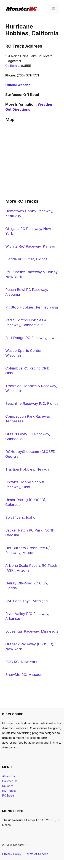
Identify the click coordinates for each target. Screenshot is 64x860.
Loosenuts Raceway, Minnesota (31, 631)
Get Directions (17, 109)
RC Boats (8, 795)
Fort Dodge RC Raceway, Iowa (30, 338)
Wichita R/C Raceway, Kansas (30, 246)
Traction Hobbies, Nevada (27, 469)
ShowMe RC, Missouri (23, 674)
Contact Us (9, 781)
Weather (45, 104)
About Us (8, 776)
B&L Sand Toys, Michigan (26, 601)
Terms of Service (36, 854)
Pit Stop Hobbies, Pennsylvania (31, 307)
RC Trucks (9, 790)
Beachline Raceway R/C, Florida (31, 403)
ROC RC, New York (21, 662)
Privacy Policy (11, 854)
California (12, 66)
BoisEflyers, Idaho (20, 517)
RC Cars (7, 786)
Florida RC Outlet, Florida (26, 259)
